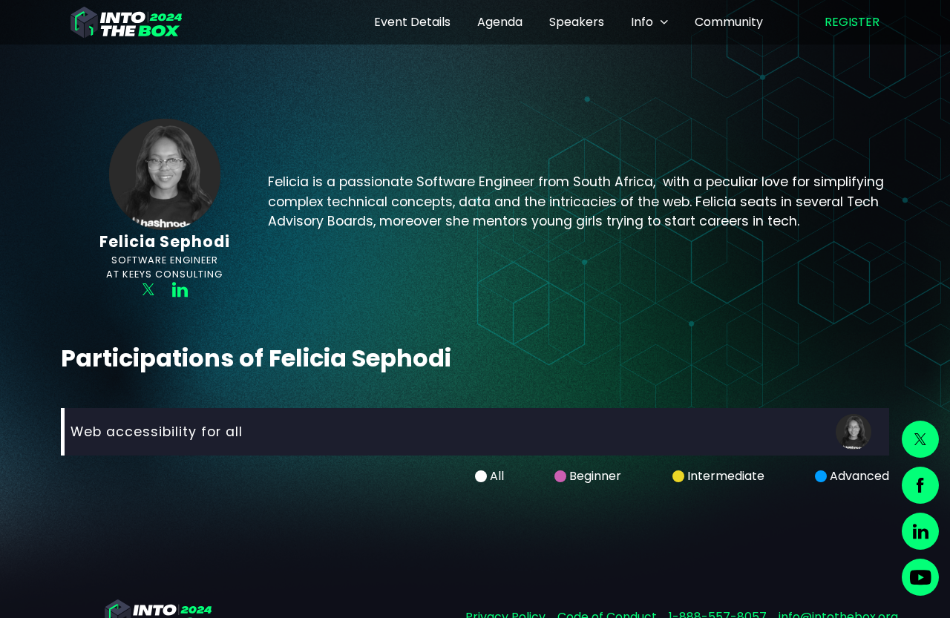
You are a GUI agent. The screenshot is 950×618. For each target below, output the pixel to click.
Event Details (412, 21)
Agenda (499, 21)
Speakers (576, 21)
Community (729, 21)
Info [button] (642, 21)
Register (852, 21)
